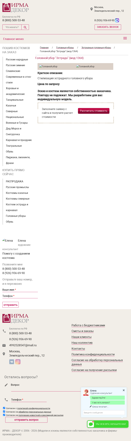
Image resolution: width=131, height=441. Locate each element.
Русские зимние (15, 65)
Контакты (78, 348)
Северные (12, 111)
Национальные (15, 117)
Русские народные (17, 59)
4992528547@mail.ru (23, 345)
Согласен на (28, 412)
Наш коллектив (82, 342)
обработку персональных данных (35, 412)
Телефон (8, 296)
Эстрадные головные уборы (96, 47)
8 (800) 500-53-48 (13, 20)
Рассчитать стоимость (93, 110)
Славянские (13, 71)
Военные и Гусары (17, 122)
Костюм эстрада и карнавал (17, 207)
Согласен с (28, 408)
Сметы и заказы (83, 331)
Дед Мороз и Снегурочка (13, 131)
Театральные (14, 145)
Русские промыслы (17, 187)
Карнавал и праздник (19, 140)
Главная (44, 47)
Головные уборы (16, 215)
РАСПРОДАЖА (14, 181)
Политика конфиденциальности (93, 354)
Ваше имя (9, 289)
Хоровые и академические (15, 91)
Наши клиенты (82, 337)
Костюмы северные (17, 198)
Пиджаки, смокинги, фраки (18, 160)
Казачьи (11, 105)
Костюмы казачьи (17, 192)
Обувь (9, 151)
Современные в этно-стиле (18, 79)
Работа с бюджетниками (88, 325)
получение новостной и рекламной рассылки (41, 415)
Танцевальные (14, 99)
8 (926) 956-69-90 (104, 20)
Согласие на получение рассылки (94, 370)
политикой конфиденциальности (33, 408)
